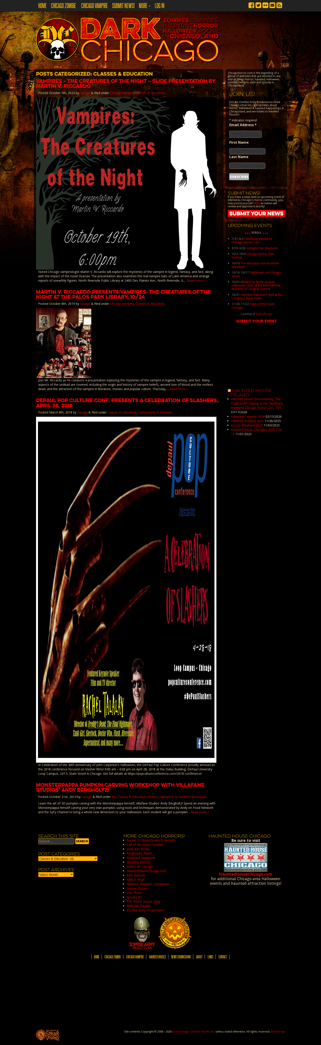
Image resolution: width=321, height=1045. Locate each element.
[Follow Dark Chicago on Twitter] (258, 4)
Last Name (239, 156)
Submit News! (123, 5)
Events (152, 797)
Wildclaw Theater (139, 906)
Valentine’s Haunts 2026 (248, 416)
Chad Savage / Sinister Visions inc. (193, 1031)
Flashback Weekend (141, 858)
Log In (159, 5)
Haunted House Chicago (250, 393)
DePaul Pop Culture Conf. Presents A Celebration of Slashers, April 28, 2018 (127, 403)
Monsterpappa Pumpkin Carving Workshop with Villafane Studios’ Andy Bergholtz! (120, 787)
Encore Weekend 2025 (247, 425)
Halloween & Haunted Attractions (183, 797)
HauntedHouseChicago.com (146, 871)
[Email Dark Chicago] (272, 4)
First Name (239, 142)
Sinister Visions (137, 888)
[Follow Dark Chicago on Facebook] (251, 4)
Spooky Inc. (135, 897)
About (199, 956)
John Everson (136, 875)
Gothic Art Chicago (140, 866)
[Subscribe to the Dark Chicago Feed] (279, 4)
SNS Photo (134, 893)
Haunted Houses (157, 956)
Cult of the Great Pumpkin (145, 845)
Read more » (196, 280)
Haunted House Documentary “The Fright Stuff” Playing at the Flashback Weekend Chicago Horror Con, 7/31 (257, 403)
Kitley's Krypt (136, 880)
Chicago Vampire (94, 5)
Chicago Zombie (63, 5)
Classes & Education (150, 93)
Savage (85, 93)
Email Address (243, 124)
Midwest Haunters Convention (148, 884)
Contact (223, 956)
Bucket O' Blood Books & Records (151, 840)
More (143, 5)
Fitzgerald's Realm (139, 853)
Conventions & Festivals (155, 412)
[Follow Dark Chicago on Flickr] (265, 4)
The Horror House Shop (143, 901)
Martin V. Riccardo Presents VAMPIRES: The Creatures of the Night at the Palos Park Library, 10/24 (123, 294)
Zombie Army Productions (145, 910)
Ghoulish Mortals (139, 862)
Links (210, 956)
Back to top (278, 1031)
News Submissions (181, 956)
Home (42, 5)
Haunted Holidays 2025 (247, 421)
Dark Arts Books (138, 849)
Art (114, 797)
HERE (256, 203)
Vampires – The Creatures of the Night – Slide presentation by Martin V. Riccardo (125, 83)
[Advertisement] (256, 506)
